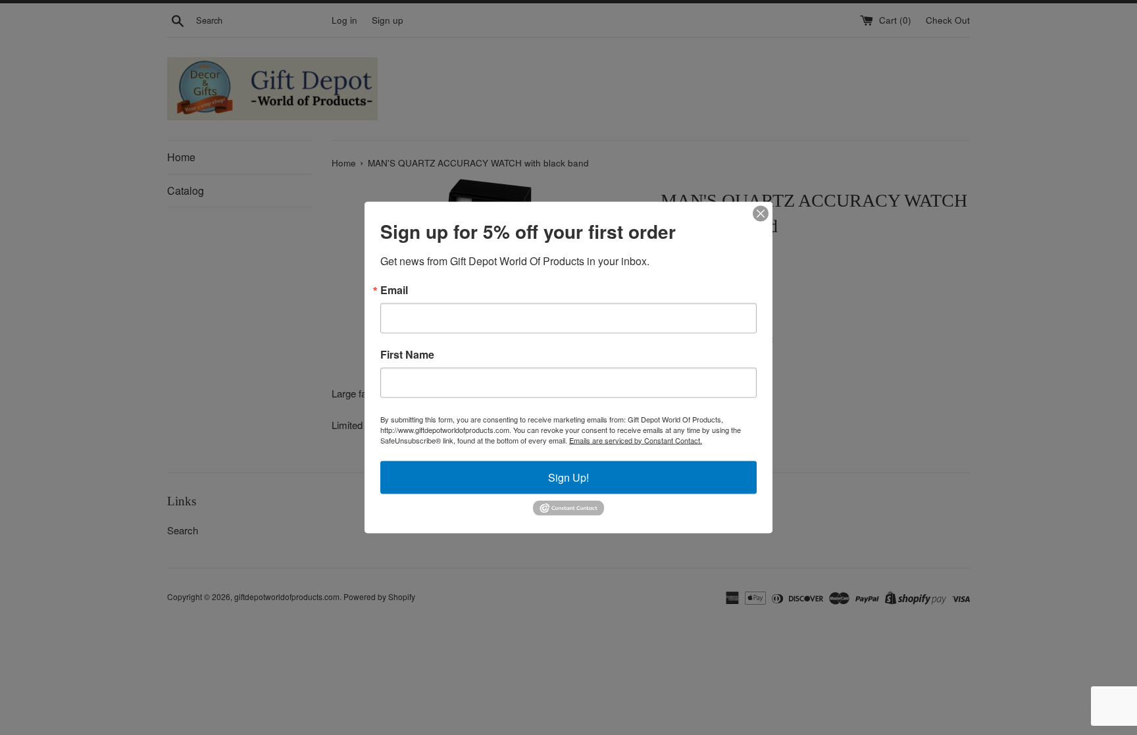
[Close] (761, 213)
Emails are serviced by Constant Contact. (635, 439)
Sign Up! (568, 476)
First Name (407, 354)
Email (394, 289)
